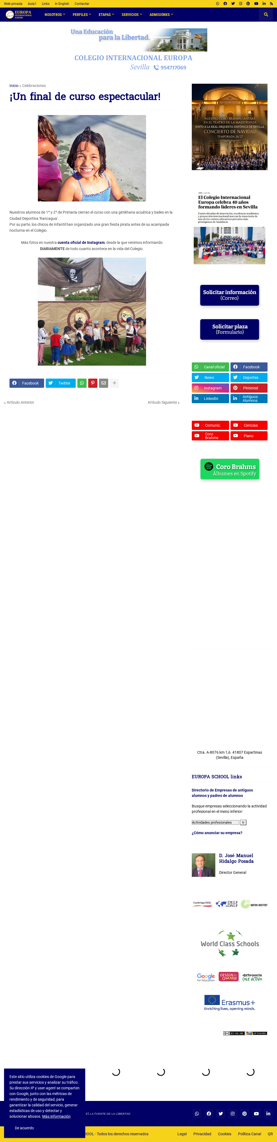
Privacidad (202, 1134)
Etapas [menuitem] (105, 14)
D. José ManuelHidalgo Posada (236, 859)
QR (270, 1134)
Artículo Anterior (20, 402)
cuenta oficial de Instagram (81, 242)
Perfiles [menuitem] (80, 14)
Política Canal (249, 1134)
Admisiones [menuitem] (160, 14)
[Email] (103, 383)
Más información (56, 1116)
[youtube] (256, 4)
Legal (182, 1134)
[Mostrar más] (114, 383)
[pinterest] (248, 4)
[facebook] (225, 4)
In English (62, 4)
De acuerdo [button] (24, 1128)
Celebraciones (34, 85)
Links (46, 4)
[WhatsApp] (82, 383)
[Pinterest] (92, 383)
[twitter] (233, 4)
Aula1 (32, 4)
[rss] (271, 4)
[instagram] (240, 4)
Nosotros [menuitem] (53, 14)
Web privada (13, 4)
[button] (266, 15)
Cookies (224, 1134)
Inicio (13, 85)
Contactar (82, 4)
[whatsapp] (217, 4)
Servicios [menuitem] (130, 14)
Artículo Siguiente (162, 402)
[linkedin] (264, 4)
